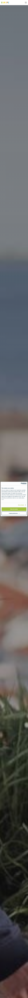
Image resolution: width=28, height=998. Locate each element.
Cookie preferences (13, 513)
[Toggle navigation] (26, 2)
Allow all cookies (14, 509)
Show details (21, 505)
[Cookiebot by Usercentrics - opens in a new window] (21, 483)
